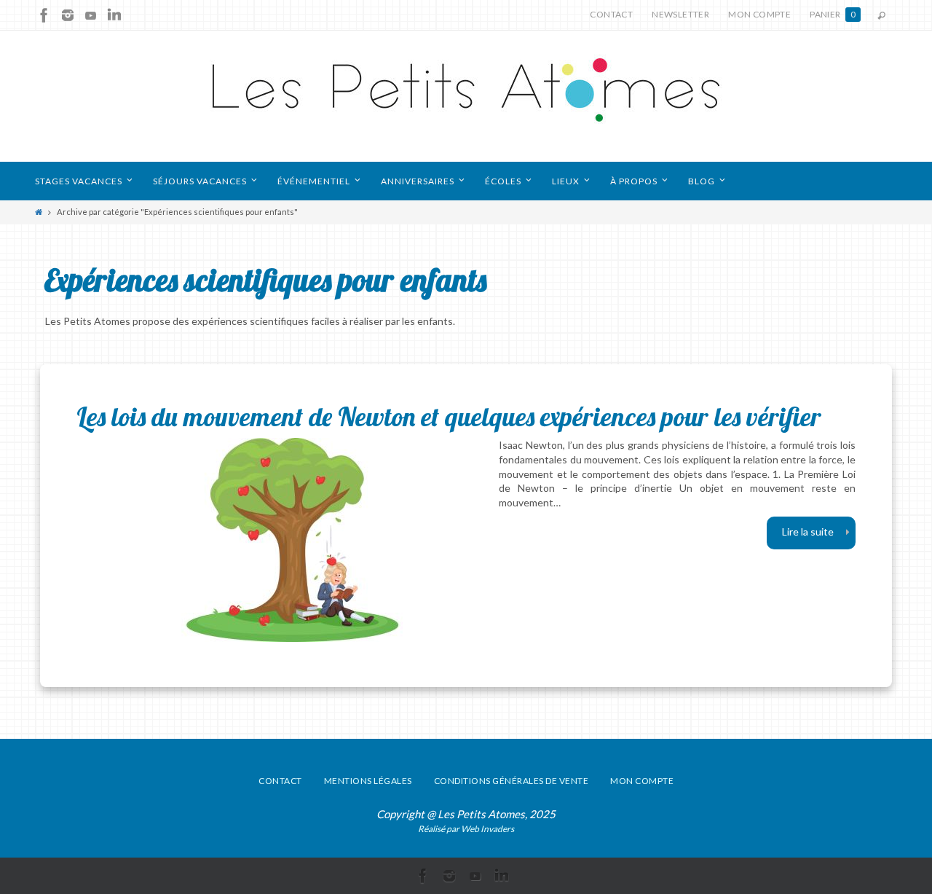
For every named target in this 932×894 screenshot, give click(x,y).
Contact (611, 14)
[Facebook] (44, 15)
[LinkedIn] (114, 15)
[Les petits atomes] (466, 96)
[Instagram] (67, 15)
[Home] (38, 211)
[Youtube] (91, 15)
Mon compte (759, 14)
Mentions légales (368, 780)
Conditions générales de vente (511, 780)
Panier (833, 14)
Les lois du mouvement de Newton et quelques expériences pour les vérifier (448, 416)
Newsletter (680, 14)
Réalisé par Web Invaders (466, 828)
